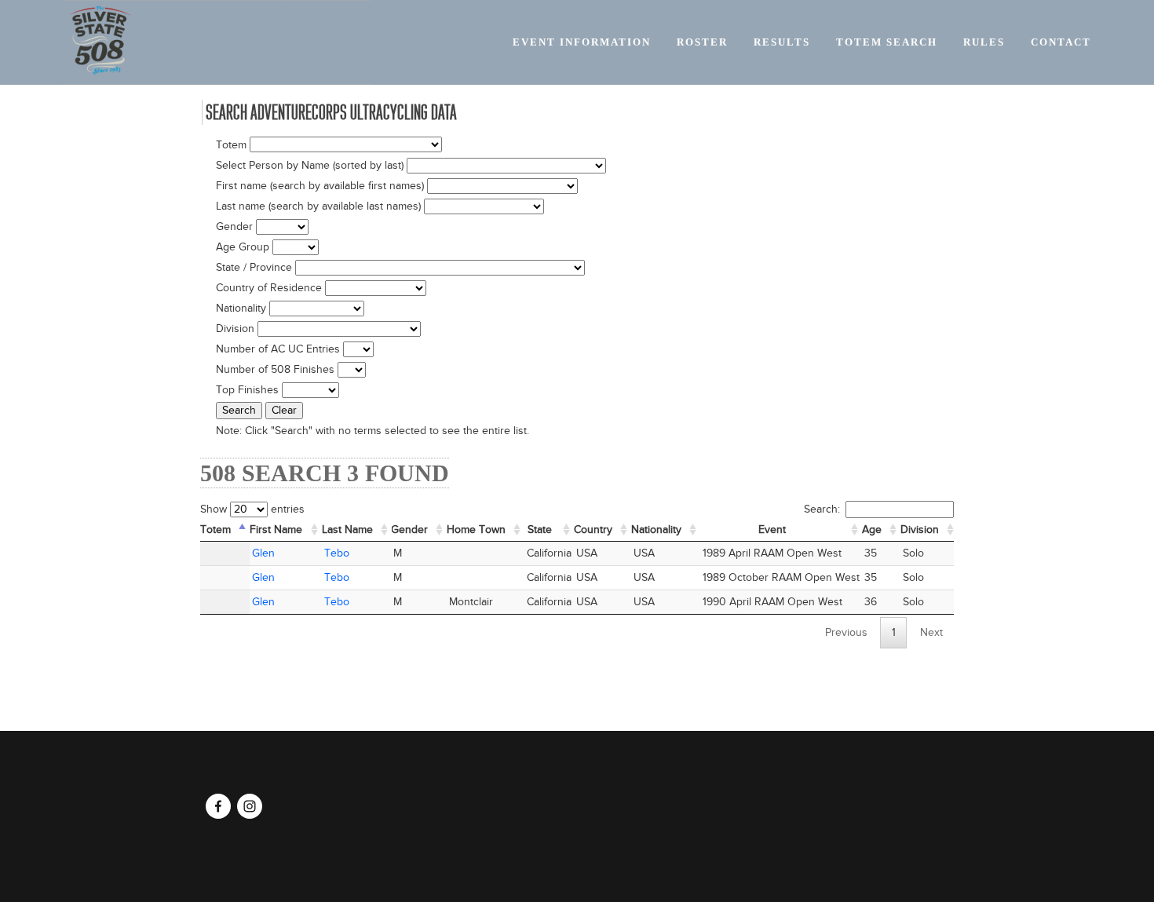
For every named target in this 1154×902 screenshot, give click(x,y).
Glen (263, 553)
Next (931, 632)
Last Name (347, 530)
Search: (822, 509)
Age (872, 530)
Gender (409, 530)
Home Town (476, 530)
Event (772, 530)
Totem (215, 530)
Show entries (252, 509)
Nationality (656, 530)
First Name (276, 530)
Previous (846, 632)
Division (919, 530)
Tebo (336, 553)
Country (593, 530)
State (540, 530)
